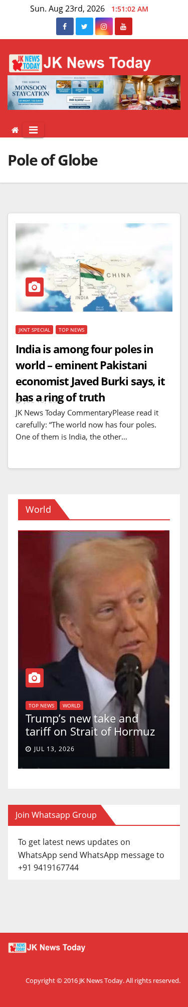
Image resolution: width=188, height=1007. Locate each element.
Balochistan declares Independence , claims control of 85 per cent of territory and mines (91, 711)
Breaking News (52, 679)
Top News (71, 329)
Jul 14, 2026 (58, 749)
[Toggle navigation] (33, 129)
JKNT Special (34, 329)
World (89, 679)
